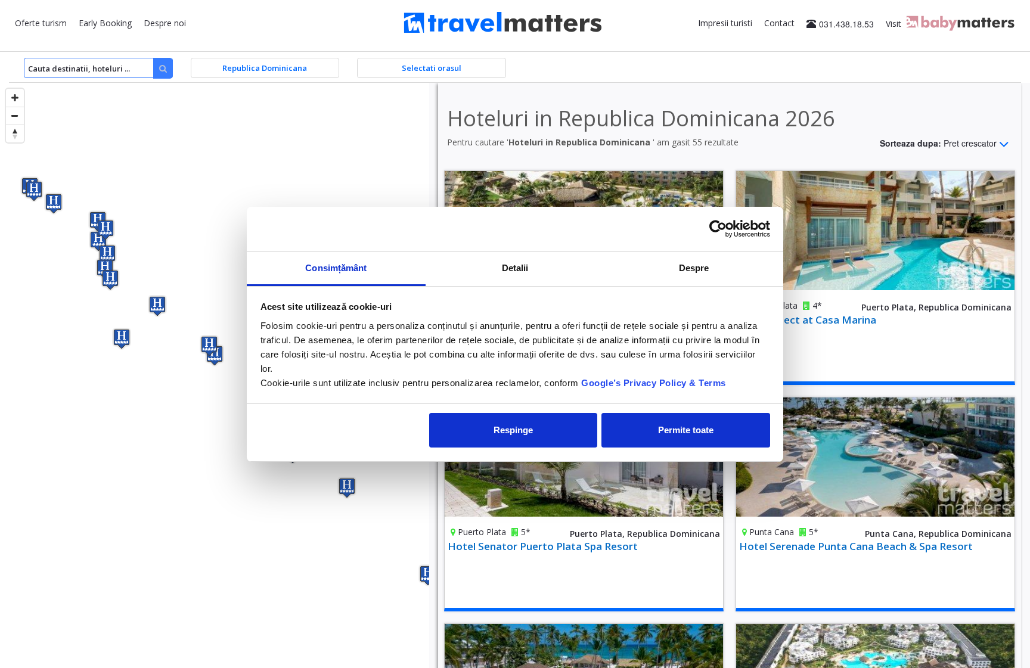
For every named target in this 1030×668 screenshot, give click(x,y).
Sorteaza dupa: (938, 142)
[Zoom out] (15, 116)
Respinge (513, 430)
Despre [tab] (694, 268)
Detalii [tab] (515, 268)
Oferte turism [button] (41, 23)
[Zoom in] (15, 98)
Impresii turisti (725, 23)
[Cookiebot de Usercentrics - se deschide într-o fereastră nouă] (718, 229)
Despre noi (165, 23)
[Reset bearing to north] (15, 133)
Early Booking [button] (105, 23)
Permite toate (685, 430)
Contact (779, 23)
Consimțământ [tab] (336, 268)
